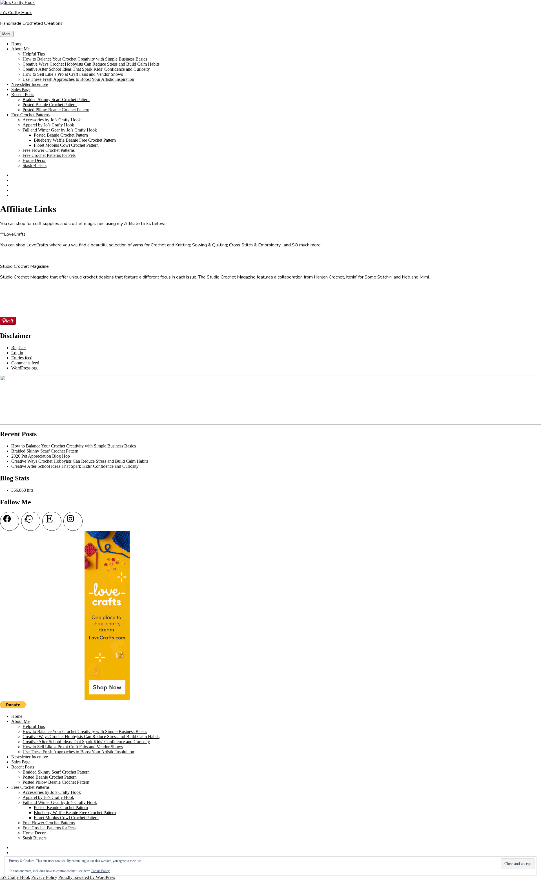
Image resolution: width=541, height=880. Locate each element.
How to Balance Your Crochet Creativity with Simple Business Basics (85, 59)
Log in (17, 352)
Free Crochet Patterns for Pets (49, 155)
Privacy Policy (44, 877)
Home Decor (34, 160)
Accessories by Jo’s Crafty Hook (52, 119)
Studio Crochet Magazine (24, 266)
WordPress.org (24, 368)
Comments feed (25, 362)
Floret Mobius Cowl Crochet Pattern (66, 145)
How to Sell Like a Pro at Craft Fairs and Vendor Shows (73, 74)
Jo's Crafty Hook (16, 13)
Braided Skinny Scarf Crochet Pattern (56, 99)
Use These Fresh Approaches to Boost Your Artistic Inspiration (78, 79)
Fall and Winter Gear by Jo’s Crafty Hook (60, 130)
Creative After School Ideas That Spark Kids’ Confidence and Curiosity (86, 69)
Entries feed (21, 357)
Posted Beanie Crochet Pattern (50, 104)
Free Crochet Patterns (30, 114)
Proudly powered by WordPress (86, 877)
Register (18, 347)
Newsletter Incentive (29, 84)
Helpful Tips (34, 54)
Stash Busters (34, 165)
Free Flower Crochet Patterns (49, 150)
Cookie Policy (100, 871)
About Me (20, 48)
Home (16, 43)
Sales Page (20, 89)
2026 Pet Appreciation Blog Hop (40, 456)
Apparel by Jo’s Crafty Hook (48, 124)
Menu (6, 34)
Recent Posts (22, 94)
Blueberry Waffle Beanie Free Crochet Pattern (75, 140)
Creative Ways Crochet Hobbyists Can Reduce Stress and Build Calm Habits (91, 64)
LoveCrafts (15, 234)
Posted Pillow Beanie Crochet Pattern (56, 109)
